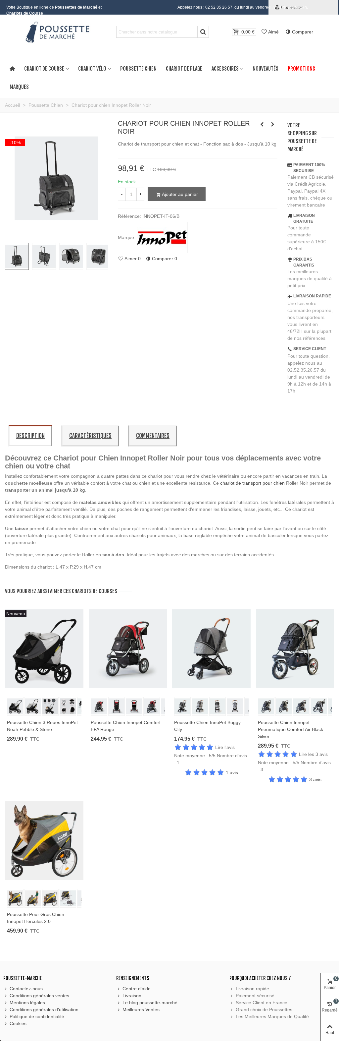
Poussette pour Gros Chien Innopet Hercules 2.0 (35, 918)
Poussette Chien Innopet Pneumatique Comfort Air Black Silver (290, 729)
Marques (19, 87)
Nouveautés (265, 68)
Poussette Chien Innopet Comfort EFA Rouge (126, 726)
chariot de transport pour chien (252, 483)
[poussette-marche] (56, 31)
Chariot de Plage (184, 68)
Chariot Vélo (92, 68)
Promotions (301, 68)
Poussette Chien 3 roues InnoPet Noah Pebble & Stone (42, 726)
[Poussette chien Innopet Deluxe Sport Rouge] (262, 124)
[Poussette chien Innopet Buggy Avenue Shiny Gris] (272, 124)
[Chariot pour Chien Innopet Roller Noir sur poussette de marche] (56, 233)
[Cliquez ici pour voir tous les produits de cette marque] (162, 238)
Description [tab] (30, 435)
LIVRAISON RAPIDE (312, 296)
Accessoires (225, 68)
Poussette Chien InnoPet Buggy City (207, 726)
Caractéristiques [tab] (90, 435)
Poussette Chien (138, 68)
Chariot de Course (44, 68)
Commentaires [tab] (153, 435)
